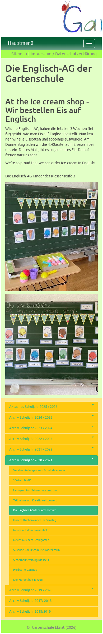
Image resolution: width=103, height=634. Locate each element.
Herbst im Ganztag (25, 569)
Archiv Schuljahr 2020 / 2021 (30, 460)
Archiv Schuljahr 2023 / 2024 (30, 428)
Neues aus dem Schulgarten (31, 540)
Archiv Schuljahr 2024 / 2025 (30, 417)
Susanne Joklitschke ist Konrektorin (36, 550)
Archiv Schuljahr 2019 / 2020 (30, 590)
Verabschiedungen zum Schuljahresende (39, 470)
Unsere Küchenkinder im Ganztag (34, 520)
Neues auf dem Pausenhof (30, 530)
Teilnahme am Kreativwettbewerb (35, 500)
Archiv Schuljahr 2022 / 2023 (30, 439)
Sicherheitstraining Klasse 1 (31, 560)
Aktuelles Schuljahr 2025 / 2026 (33, 407)
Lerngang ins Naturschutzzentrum (35, 490)
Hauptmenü (20, 43)
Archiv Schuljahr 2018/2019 (30, 611)
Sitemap (19, 54)
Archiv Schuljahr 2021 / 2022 (30, 449)
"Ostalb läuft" (22, 480)
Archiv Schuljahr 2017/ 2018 (30, 601)
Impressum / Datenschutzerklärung (64, 54)
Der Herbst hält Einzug (28, 579)
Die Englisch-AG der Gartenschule (34, 510)
